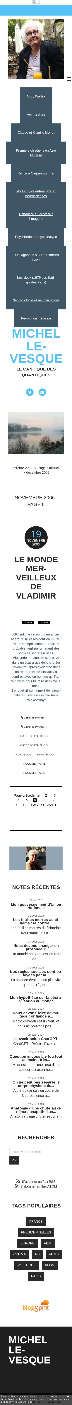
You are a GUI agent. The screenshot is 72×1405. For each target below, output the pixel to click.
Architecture (36, 114)
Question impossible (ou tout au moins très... (36, 1058)
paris (36, 1276)
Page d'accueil (48, 468)
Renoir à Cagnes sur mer (36, 173)
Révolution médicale (36, 318)
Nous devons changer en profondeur (36, 947)
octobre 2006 (22, 468)
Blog (44, 736)
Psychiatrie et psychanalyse (36, 237)
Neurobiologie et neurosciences (36, 300)
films (54, 1254)
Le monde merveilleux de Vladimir (36, 577)
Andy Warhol (36, 96)
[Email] (42, 392)
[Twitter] (30, 392)
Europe (27, 1243)
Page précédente (27, 795)
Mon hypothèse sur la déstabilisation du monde (36, 999)
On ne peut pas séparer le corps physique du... (36, 1084)
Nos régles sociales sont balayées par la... (36, 973)
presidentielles (36, 1232)
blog (27, 754)
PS (37, 1254)
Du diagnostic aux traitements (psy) (36, 257)
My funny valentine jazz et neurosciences (36, 193)
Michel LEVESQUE (36, 346)
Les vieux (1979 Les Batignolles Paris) (36, 280)
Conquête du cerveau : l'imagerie (36, 216)
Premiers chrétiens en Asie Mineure (36, 152)
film (48, 1243)
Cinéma (19, 1254)
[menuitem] (24, 468)
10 (24, 805)
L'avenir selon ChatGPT (36, 1039)
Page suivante (44, 805)
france (36, 1221)
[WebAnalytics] (36, 2)
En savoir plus (25, 1402)
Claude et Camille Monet (36, 132)
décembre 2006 (37, 472)
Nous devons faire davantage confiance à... (36, 1014)
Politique (27, 1265)
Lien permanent (35, 717)
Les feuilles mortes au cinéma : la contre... (36, 921)
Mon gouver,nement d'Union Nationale (36, 906)
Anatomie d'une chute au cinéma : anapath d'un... (36, 1110)
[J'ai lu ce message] (68, 1396)
